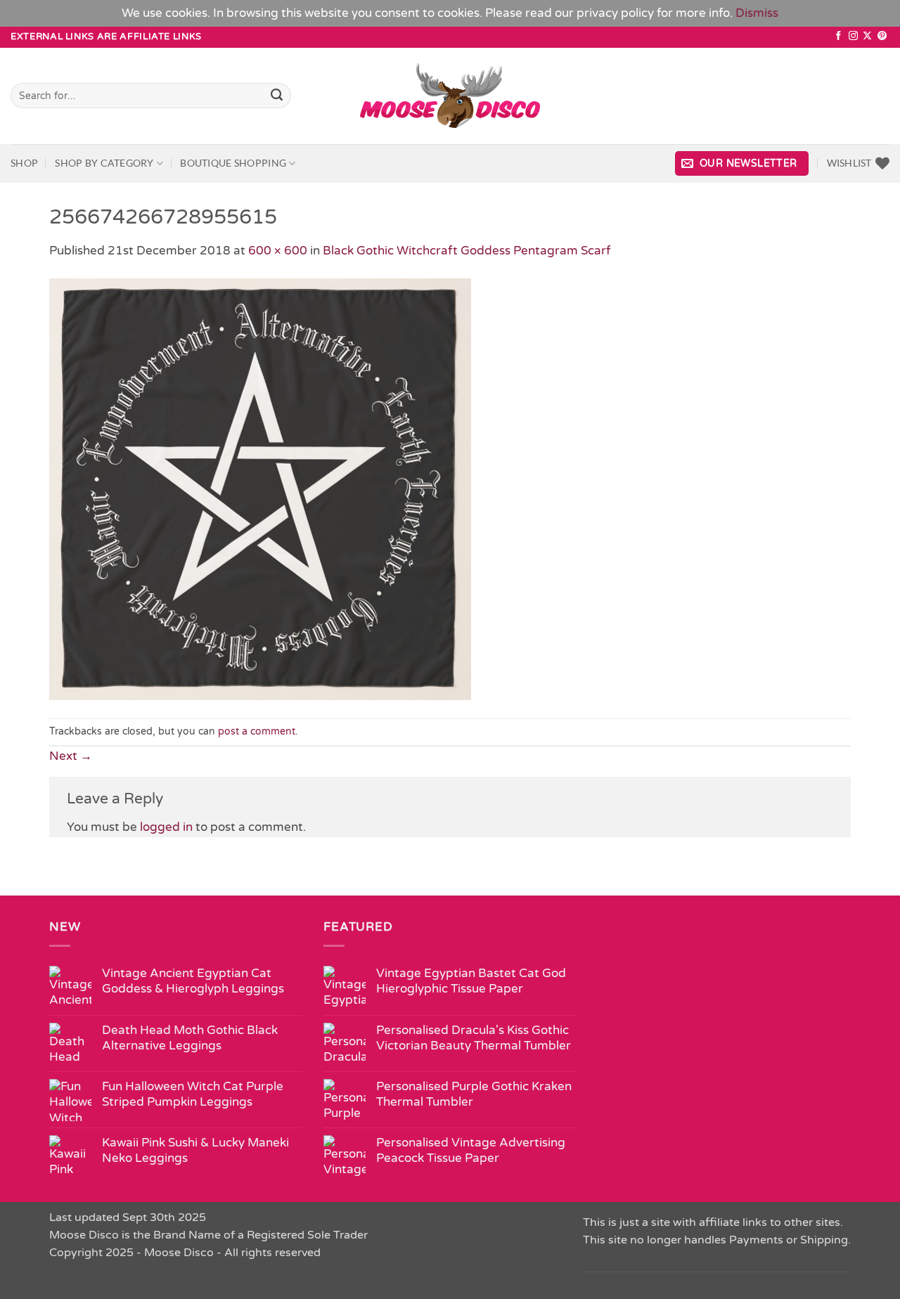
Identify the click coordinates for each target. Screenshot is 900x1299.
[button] (742, 163)
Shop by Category (104, 163)
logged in (166, 827)
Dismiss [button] (756, 13)
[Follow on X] (867, 36)
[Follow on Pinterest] (882, 36)
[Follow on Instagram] (853, 36)
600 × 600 (277, 250)
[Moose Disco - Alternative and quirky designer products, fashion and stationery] (450, 95)
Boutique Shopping (233, 163)
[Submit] (277, 95)
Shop (24, 163)
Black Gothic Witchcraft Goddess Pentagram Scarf (467, 250)
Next (70, 756)
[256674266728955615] (260, 488)
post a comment (256, 731)
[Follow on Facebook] (838, 36)
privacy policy (615, 13)
